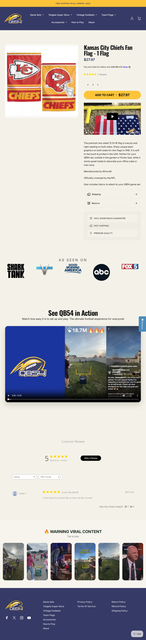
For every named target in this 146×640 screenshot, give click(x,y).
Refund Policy (119, 606)
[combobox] (24, 476)
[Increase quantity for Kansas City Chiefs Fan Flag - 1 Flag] (98, 84)
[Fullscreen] (138, 132)
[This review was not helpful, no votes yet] (131, 506)
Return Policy (118, 602)
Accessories (49, 619)
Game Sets (48, 602)
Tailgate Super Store (53, 606)
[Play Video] (86, 132)
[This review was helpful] (126, 506)
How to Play (49, 624)
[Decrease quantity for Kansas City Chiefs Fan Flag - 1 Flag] (87, 84)
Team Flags (49, 615)
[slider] (109, 132)
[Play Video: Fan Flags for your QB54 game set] (112, 116)
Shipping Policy (120, 610)
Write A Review (90, 458)
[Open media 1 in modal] (41, 80)
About (46, 628)
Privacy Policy (84, 602)
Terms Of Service (86, 606)
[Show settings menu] (132, 132)
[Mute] (127, 132)
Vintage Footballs (52, 610)
